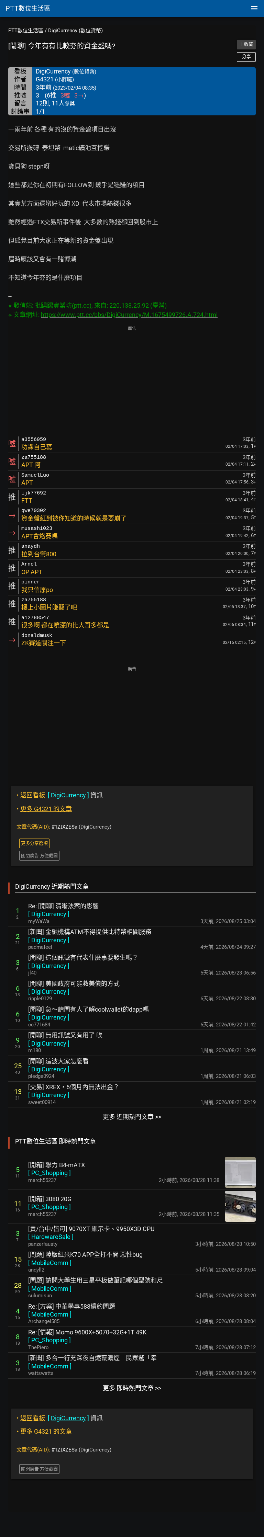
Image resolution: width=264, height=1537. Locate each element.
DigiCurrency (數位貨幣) (75, 30)
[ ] (48, 914)
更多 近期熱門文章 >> (132, 1116)
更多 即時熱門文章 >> (132, 1388)
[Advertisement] (132, 381)
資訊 (59, 795)
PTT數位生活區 (25, 30)
